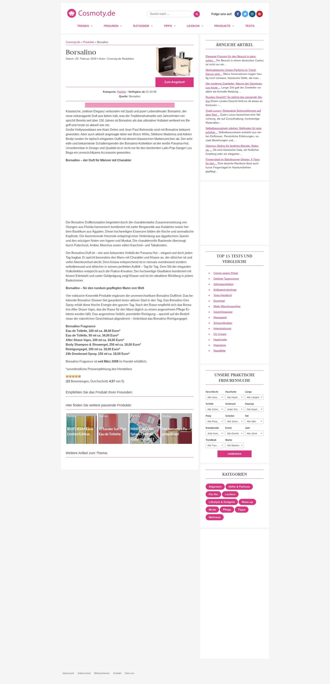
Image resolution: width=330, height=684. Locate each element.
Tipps (168, 26)
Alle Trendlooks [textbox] (215, 445)
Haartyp (249, 404)
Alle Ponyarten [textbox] (215, 421)
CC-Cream (220, 334)
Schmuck (230, 404)
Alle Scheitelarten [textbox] (235, 421)
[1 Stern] (67, 376)
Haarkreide (220, 339)
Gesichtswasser (223, 311)
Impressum (68, 673)
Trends (83, 26)
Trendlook (211, 440)
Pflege (227, 509)
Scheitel (229, 416)
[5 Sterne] (79, 376)
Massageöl (220, 317)
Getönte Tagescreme (226, 278)
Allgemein (215, 486)
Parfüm (121, 91)
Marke (228, 440)
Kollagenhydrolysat (225, 289)
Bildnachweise (102, 673)
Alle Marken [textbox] (233, 445)
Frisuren (111, 26)
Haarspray (220, 345)
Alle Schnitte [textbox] (213, 409)
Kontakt (117, 673)
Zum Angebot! (174, 82)
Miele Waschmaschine (227, 306)
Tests (249, 26)
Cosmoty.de (73, 42)
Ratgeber (141, 26)
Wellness (215, 517)
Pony (208, 416)
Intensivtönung (222, 328)
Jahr (247, 428)
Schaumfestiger (223, 322)
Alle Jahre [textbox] (252, 433)
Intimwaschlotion (224, 284)
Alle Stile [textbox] (251, 421)
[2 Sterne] (70, 376)
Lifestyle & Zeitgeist (222, 501)
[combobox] (215, 397)
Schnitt (209, 404)
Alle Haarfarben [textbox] (235, 397)
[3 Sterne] (73, 376)
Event (228, 428)
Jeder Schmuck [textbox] (235, 409)
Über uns (129, 673)
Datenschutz (84, 673)
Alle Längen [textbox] (253, 397)
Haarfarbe (230, 392)
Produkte (222, 26)
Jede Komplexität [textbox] (215, 433)
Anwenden (234, 454)
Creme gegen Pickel (226, 273)
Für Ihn (213, 494)
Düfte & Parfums (239, 486)
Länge (248, 392)
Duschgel (219, 300)
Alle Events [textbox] (233, 433)
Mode (212, 509)
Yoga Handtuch (223, 295)
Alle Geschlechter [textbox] (215, 397)
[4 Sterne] (76, 376)
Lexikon (193, 26)
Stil (246, 416)
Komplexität (212, 428)
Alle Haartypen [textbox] (254, 409)
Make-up (247, 501)
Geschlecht (212, 392)
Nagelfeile (220, 350)
